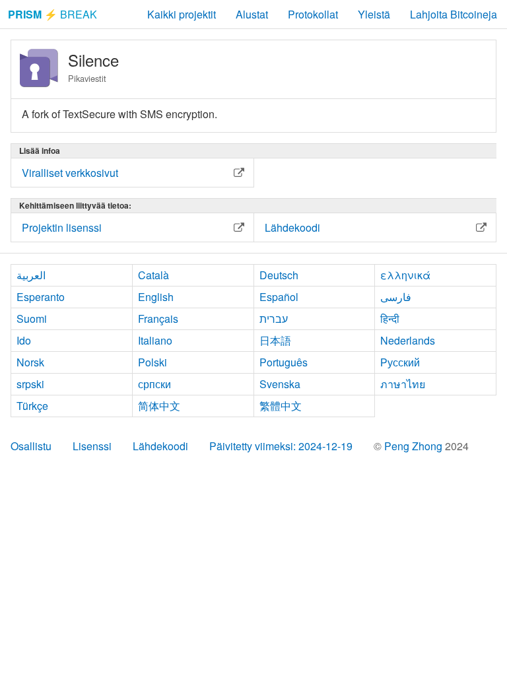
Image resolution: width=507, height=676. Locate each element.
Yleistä (374, 14)
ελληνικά (405, 275)
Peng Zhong (414, 446)
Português (283, 362)
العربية (31, 275)
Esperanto (41, 296)
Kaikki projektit (181, 14)
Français (158, 318)
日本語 (275, 340)
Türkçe (32, 405)
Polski (152, 362)
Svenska (279, 383)
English (156, 296)
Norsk (30, 362)
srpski (30, 383)
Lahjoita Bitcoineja (453, 14)
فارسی (395, 296)
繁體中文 (280, 405)
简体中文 (159, 405)
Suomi (32, 318)
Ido (24, 340)
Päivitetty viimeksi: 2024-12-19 (281, 446)
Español (278, 296)
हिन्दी (389, 318)
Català (153, 275)
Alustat (252, 14)
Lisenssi (92, 446)
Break (52, 14)
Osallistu (31, 446)
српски (154, 383)
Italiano (155, 340)
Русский (400, 362)
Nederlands (407, 340)
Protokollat (313, 14)
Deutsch (278, 275)
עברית (273, 318)
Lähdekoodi (160, 446)
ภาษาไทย (402, 383)
